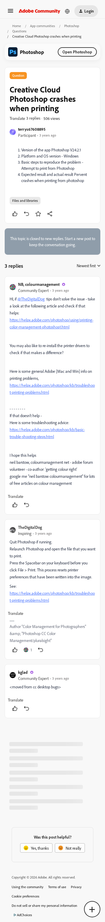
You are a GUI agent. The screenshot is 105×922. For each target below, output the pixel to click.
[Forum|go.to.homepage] (39, 11)
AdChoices (24, 915)
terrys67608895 (32, 129)
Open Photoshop (77, 51)
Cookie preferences (25, 896)
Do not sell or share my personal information (44, 905)
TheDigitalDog (30, 527)
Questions (19, 31)
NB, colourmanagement (39, 284)
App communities (42, 26)
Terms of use (57, 887)
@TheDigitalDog (31, 298)
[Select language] (67, 11)
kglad (23, 672)
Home (16, 26)
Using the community (27, 887)
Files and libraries (25, 200)
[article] (52, 395)
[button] (10, 12)
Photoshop (71, 26)
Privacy (76, 887)
